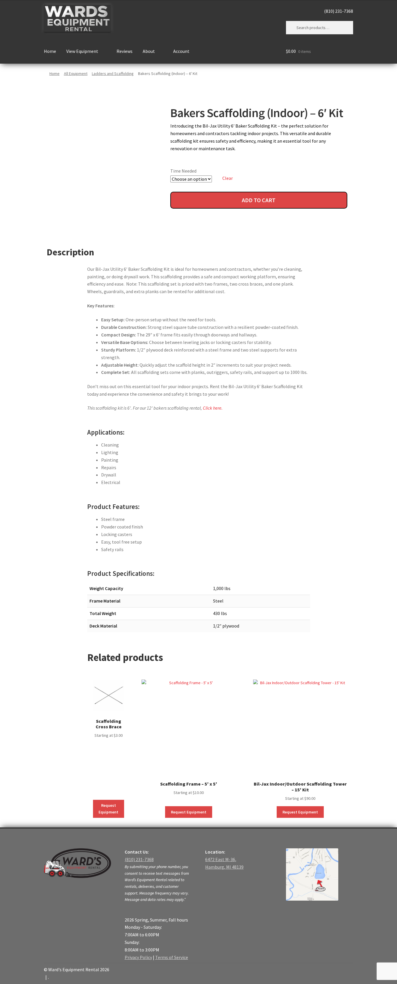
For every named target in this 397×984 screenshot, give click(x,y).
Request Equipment (108, 809)
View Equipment (82, 51)
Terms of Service (171, 957)
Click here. (213, 408)
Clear (227, 178)
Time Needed (183, 171)
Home (50, 51)
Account (181, 51)
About (149, 51)
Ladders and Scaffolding (113, 73)
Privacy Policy (138, 957)
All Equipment (75, 73)
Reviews (125, 51)
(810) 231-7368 (338, 11)
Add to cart (259, 200)
